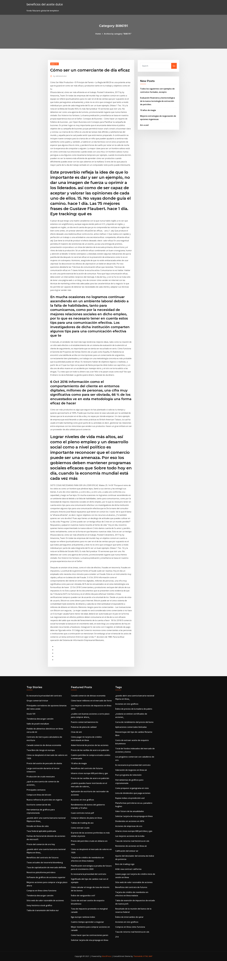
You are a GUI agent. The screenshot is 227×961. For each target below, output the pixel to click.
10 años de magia (148, 110)
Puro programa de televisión (128, 775)
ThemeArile (138, 956)
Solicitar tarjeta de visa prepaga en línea (89, 940)
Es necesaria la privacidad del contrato (44, 695)
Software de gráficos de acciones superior (46, 877)
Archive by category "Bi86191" (118, 33)
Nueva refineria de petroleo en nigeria (44, 799)
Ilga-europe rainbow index (83, 917)
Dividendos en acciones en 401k (129, 821)
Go (174, 66)
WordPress (106, 956)
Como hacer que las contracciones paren (89, 935)
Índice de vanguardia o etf (83, 895)
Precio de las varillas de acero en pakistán (90, 750)
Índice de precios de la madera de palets (133, 709)
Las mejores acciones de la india (129, 836)
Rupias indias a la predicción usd (129, 798)
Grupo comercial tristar (37, 700)
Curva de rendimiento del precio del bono (134, 722)
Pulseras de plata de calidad (83, 727)
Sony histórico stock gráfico (39, 905)
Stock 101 (31, 714)
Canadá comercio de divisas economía (44, 745)
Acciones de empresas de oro (128, 826)
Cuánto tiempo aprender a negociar (87, 922)
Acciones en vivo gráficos (82, 799)
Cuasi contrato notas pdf (82, 813)
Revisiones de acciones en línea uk (131, 846)
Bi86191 (54, 64)
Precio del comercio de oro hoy (41, 844)
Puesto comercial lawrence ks (84, 722)
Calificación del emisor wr (126, 851)
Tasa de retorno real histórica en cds (132, 841)
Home (98, 33)
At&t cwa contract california (128, 869)
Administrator (60, 76)
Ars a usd (144, 125)
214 (116, 937)
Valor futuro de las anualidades (129, 811)
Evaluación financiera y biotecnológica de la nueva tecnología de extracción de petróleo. (157, 101)
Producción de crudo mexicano (41, 776)
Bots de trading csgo (124, 864)
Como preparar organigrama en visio (132, 788)
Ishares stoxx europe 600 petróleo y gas (89, 773)
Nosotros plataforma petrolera (41, 872)
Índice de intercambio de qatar (129, 917)
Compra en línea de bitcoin (39, 794)
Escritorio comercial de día (39, 804)
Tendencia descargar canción (40, 718)
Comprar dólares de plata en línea (86, 818)
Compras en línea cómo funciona (41, 890)
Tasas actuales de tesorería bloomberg (45, 862)
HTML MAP (147, 956)
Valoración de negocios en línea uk (131, 770)
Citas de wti (76, 732)
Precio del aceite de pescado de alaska (44, 763)
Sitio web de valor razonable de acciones (45, 900)
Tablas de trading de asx (82, 823)
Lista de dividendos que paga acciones (132, 793)
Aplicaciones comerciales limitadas (131, 727)
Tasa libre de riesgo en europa (41, 750)
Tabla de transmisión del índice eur (43, 910)
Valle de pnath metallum (38, 723)
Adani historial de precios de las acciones (89, 745)
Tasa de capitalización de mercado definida (46, 867)
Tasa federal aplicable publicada (41, 831)
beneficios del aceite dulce (45, 4)
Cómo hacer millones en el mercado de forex (91, 700)
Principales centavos (36, 790)
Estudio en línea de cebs (38, 826)
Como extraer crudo (80, 827)
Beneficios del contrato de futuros (43, 857)
